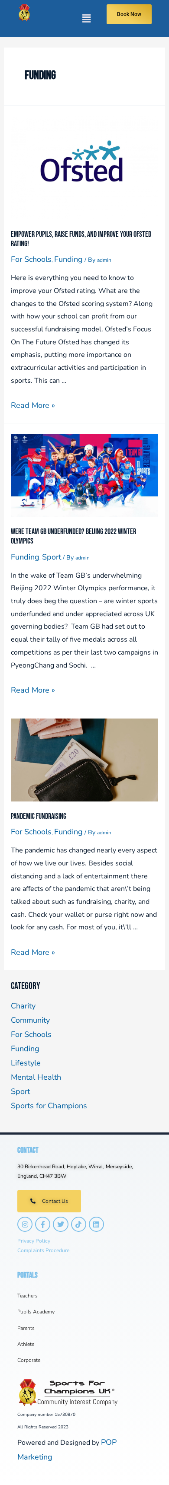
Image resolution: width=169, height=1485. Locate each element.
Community (30, 1020)
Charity (23, 1006)
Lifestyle (26, 1063)
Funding (68, 259)
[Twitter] (60, 1224)
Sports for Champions (49, 1105)
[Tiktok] (78, 1224)
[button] (68, 18)
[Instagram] (24, 1224)
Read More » (33, 405)
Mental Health (36, 1077)
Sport (51, 557)
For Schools (31, 259)
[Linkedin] (96, 1224)
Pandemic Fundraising (38, 816)
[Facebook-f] (42, 1224)
